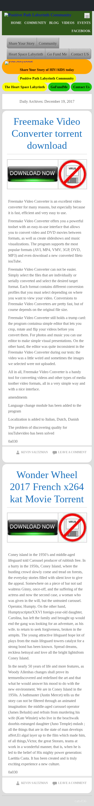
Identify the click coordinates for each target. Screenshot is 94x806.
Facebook (81, 31)
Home (16, 23)
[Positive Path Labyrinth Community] (37, 14)
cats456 (80, 801)
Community (35, 23)
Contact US (80, 54)
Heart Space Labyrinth (26, 54)
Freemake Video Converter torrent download (47, 133)
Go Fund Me (57, 54)
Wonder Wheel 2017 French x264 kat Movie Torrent (47, 486)
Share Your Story (22, 43)
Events (84, 23)
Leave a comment (72, 452)
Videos (68, 23)
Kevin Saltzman (34, 452)
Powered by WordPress (43, 801)
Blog (54, 23)
